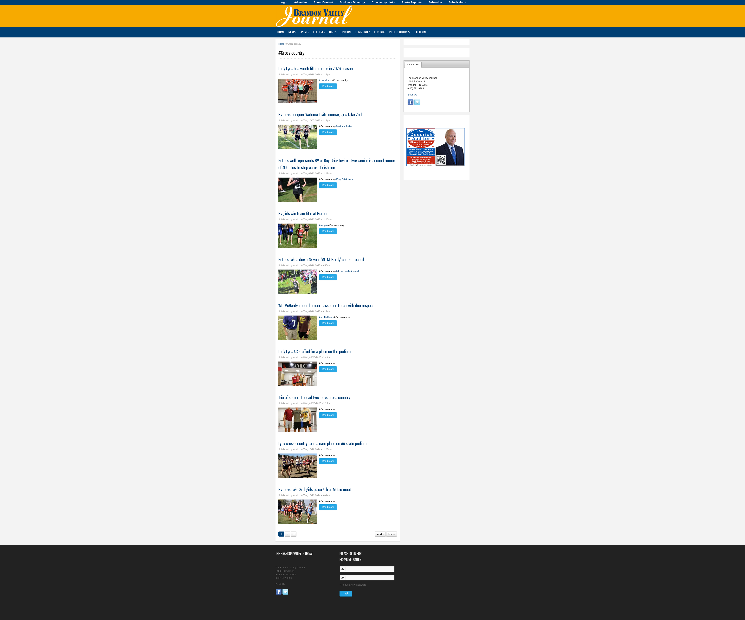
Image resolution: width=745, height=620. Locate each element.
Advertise (300, 2)
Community (362, 32)
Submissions (457, 2)
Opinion (346, 32)
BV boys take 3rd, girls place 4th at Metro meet (314, 489)
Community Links (383, 2)
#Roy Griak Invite (344, 179)
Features (319, 32)
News (292, 32)
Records (379, 32)
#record (355, 271)
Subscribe (435, 2)
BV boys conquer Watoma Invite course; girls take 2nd (320, 114)
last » (391, 534)
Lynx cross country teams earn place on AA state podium (322, 443)
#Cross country (340, 80)
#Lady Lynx (325, 80)
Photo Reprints (412, 2)
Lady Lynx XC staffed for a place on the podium (314, 351)
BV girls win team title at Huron (302, 213)
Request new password (353, 585)
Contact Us (413, 64)
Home (280, 32)
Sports (304, 32)
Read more (329, 86)
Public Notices (399, 32)
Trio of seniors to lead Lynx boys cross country (314, 397)
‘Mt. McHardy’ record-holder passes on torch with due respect (326, 305)
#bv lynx (323, 225)
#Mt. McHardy (342, 271)
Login (283, 2)
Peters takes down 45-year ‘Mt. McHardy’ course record (321, 259)
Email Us (412, 94)
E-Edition (420, 32)
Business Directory (352, 2)
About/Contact (323, 2)
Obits (333, 32)
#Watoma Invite (343, 126)
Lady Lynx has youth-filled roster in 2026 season (315, 68)
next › (380, 534)
